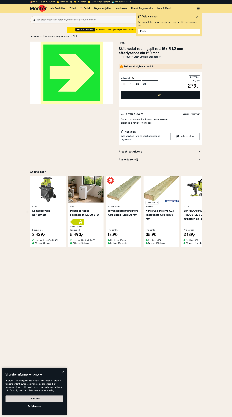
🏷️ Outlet (85, 8)
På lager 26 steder (81, 243)
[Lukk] (63, 372)
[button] (160, 152)
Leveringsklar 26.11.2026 (84, 240)
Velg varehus (187, 136)
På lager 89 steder (43, 243)
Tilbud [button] (73, 8)
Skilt (75, 36)
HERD (122, 43)
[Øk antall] (137, 84)
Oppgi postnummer (191, 114)
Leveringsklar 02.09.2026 (46, 240)
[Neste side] (27, 211)
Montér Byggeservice (142, 8)
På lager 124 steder (119, 243)
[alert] (160, 66)
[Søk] (33, 20)
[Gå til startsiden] (38, 8)
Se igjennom (34, 406)
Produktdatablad (76, 227)
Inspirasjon (121, 8)
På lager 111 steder (194, 243)
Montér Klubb (164, 8)
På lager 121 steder (156, 243)
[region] (34, 391)
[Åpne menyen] (198, 8)
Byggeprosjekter (102, 8)
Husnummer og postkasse (56, 36)
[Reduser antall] (124, 84)
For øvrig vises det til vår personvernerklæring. (32, 390)
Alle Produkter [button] (57, 8)
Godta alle (34, 398)
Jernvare (34, 36)
